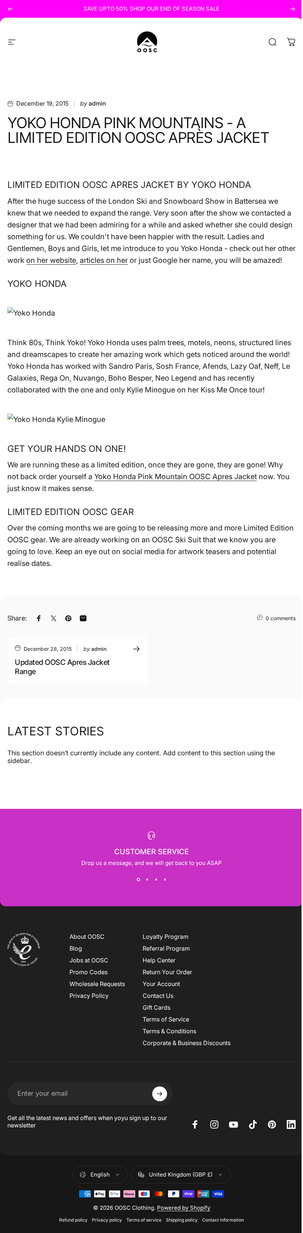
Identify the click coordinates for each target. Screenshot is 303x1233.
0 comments (281, 618)
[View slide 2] (147, 879)
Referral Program (166, 948)
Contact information (223, 1220)
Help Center (159, 960)
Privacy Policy (89, 995)
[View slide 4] (164, 879)
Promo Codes (88, 972)
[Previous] (10, 9)
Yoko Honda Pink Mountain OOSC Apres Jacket (175, 476)
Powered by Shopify (183, 1207)
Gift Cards (156, 1007)
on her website (51, 260)
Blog (75, 948)
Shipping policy (182, 1220)
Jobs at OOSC (88, 960)
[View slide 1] (138, 879)
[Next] (293, 9)
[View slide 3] (156, 879)
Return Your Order (167, 972)
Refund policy (73, 1220)
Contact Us (158, 995)
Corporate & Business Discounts (187, 1043)
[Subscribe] (159, 1093)
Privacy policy (107, 1220)
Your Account (161, 984)
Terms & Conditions (169, 1031)
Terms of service (143, 1220)
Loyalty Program (165, 936)
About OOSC (87, 936)
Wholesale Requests (97, 984)
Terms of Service (166, 1019)
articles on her (104, 260)
